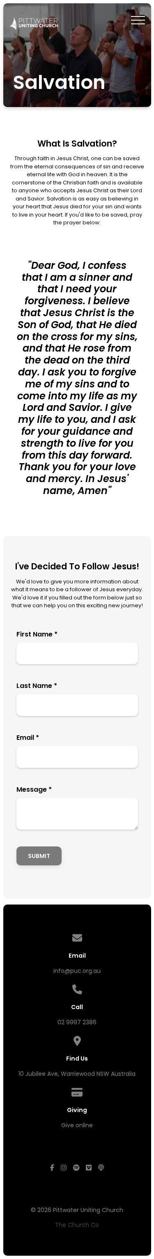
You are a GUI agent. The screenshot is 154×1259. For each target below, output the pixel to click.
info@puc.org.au (77, 971)
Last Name (36, 685)
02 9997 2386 (77, 1022)
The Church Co (77, 1225)
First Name (36, 634)
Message (34, 789)
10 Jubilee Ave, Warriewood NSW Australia (77, 1074)
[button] (138, 20)
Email (27, 737)
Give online (77, 1125)
